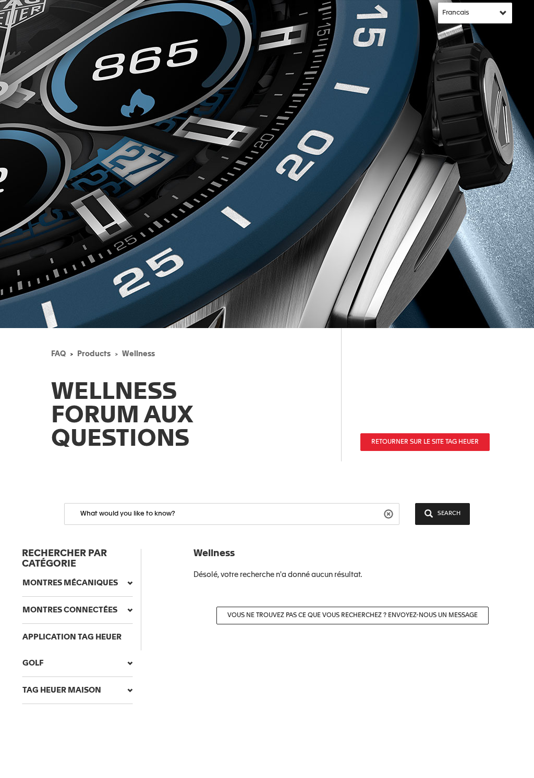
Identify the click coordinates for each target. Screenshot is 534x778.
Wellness (138, 354)
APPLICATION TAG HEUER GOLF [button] (72, 650)
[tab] (77, 583)
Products (94, 354)
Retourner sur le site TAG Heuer (425, 442)
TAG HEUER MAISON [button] (61, 690)
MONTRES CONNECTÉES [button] (69, 610)
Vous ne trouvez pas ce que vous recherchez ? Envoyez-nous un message (352, 615)
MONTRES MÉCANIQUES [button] (70, 583)
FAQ (58, 354)
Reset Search (390, 513)
